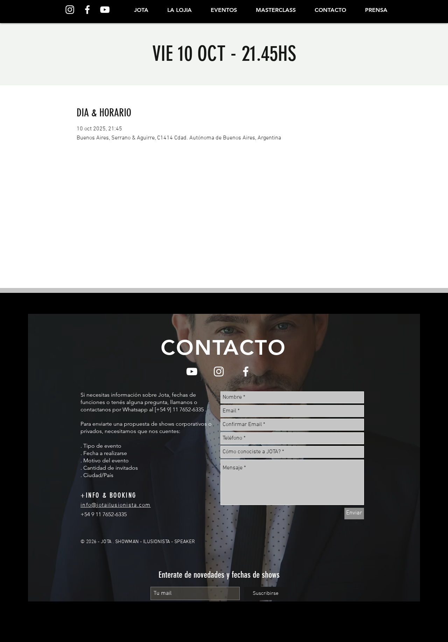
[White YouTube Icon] (105, 9)
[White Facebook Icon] (87, 9)
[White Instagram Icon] (70, 9)
